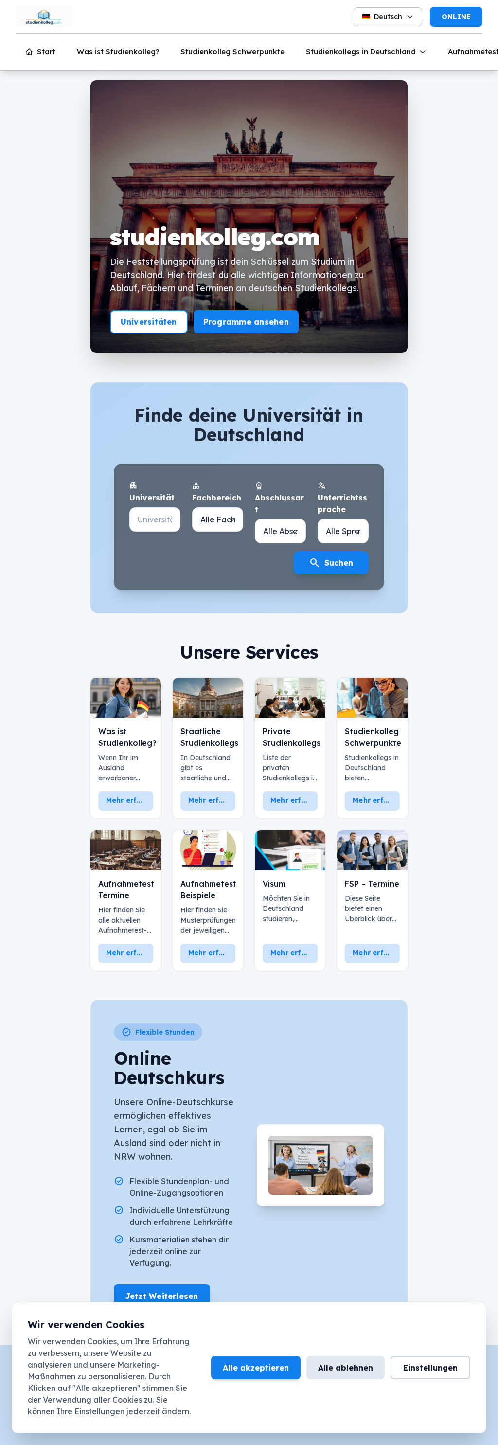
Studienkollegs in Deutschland (361, 51)
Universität (152, 491)
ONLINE (456, 16)
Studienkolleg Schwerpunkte (232, 51)
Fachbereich (216, 491)
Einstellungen (430, 1367)
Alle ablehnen (345, 1367)
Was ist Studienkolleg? (118, 51)
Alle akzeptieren (256, 1367)
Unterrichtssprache (342, 497)
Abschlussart (279, 497)
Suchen (331, 563)
